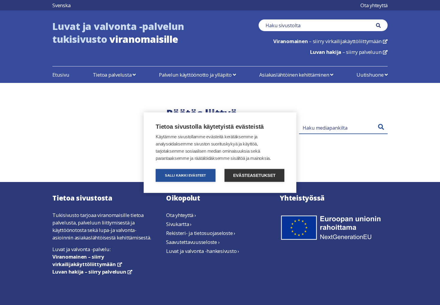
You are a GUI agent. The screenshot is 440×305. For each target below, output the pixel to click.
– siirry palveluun (349, 51)
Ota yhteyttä (374, 5)
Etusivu (60, 74)
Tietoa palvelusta (113, 74)
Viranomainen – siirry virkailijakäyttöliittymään (87, 260)
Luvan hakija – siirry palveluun (92, 271)
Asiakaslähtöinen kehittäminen (294, 74)
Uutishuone (370, 74)
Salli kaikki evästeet (185, 175)
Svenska (61, 5)
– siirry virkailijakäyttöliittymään (330, 41)
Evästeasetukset (254, 175)
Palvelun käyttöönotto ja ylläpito (196, 74)
